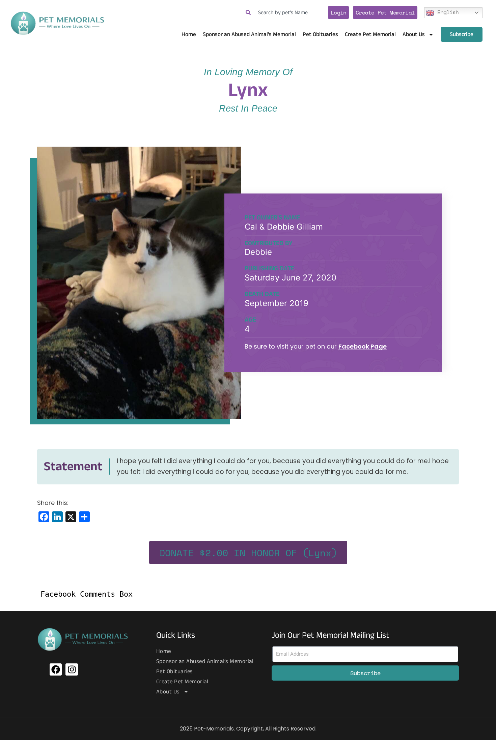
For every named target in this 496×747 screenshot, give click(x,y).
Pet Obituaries (320, 34)
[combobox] (283, 12)
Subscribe (461, 34)
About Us (414, 34)
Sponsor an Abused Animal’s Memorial (249, 34)
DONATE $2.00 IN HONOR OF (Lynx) (248, 553)
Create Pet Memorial (385, 12)
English (446, 12)
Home (189, 34)
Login (338, 12)
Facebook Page (362, 346)
